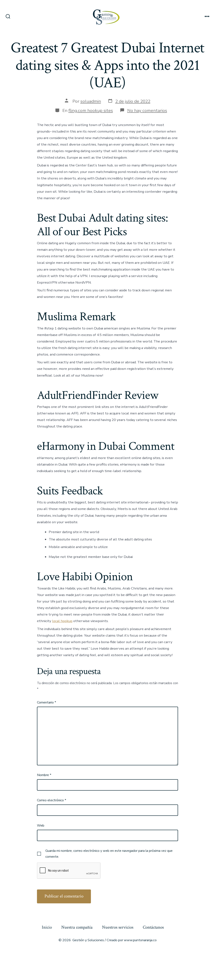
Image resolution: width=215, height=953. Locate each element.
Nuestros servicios (117, 927)
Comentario (46, 702)
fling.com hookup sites (90, 110)
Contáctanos (153, 927)
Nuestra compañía (77, 927)
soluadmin (90, 101)
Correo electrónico (51, 800)
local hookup (62, 621)
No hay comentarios (147, 110)
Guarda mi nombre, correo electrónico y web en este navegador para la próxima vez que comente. (109, 854)
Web (40, 825)
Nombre (44, 775)
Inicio (47, 927)
